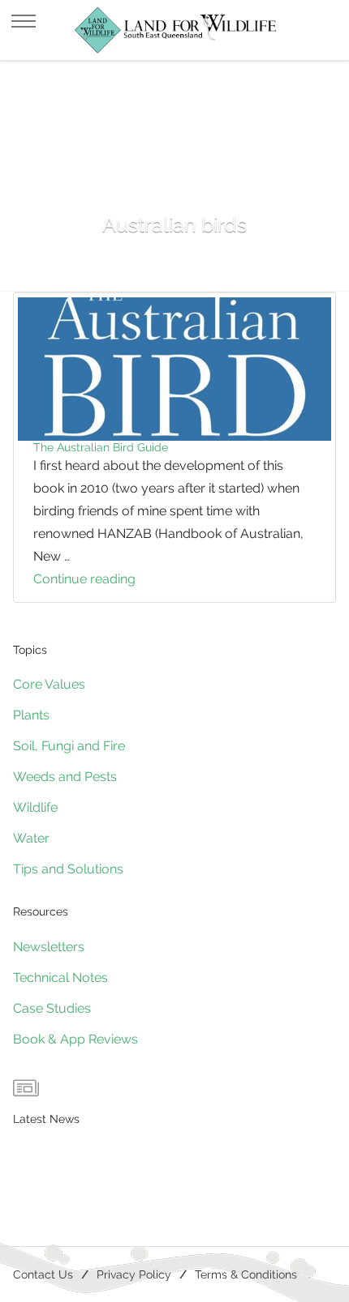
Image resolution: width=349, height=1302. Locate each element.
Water (31, 838)
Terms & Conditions (246, 1274)
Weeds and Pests (65, 776)
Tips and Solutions (68, 869)
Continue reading (114, 581)
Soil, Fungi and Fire (69, 745)
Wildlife (35, 807)
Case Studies (52, 1008)
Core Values (49, 684)
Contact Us (43, 1274)
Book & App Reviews (75, 1039)
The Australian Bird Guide (100, 447)
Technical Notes (60, 977)
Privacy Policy (134, 1274)
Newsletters (48, 946)
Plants (31, 715)
